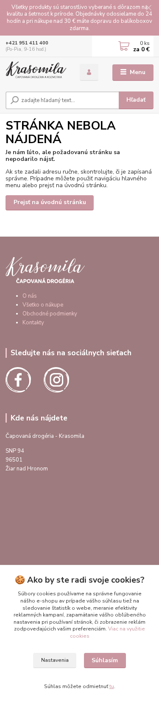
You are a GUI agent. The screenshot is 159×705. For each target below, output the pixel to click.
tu (111, 686)
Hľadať (135, 100)
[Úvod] (36, 72)
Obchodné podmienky (49, 314)
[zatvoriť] (148, 8)
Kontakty (33, 322)
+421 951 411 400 (27, 43)
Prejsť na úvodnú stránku (50, 202)
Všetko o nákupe (42, 305)
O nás (29, 296)
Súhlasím (105, 660)
